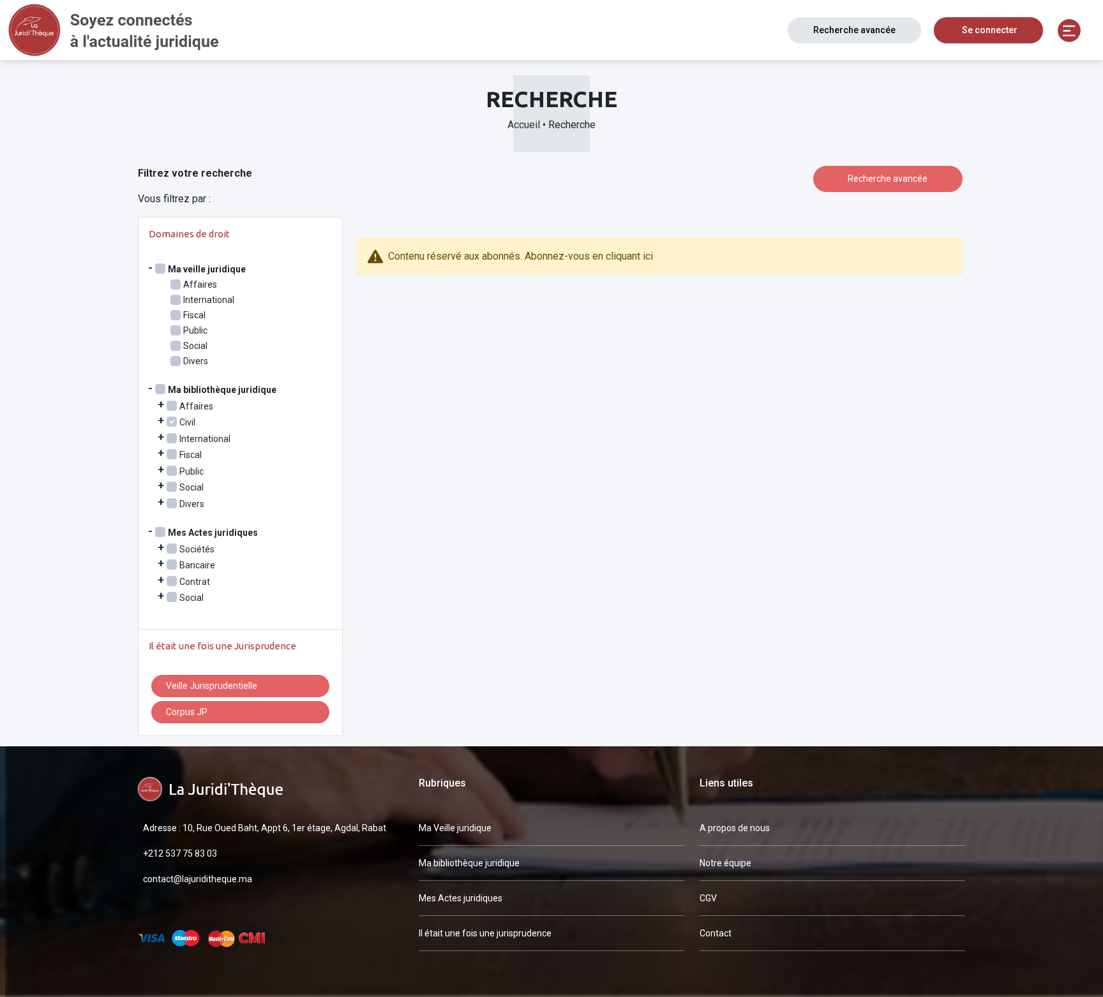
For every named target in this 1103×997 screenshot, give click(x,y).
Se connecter (989, 30)
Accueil (523, 125)
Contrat (194, 582)
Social (195, 346)
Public (195, 330)
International (208, 300)
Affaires (200, 284)
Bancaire (197, 565)
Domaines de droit (189, 233)
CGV (708, 898)
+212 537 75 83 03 (180, 853)
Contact (716, 933)
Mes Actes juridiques (460, 898)
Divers (195, 361)
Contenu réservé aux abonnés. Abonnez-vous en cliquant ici (520, 256)
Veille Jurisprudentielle (211, 686)
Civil (187, 422)
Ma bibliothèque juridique (469, 863)
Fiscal (194, 315)
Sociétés (196, 549)
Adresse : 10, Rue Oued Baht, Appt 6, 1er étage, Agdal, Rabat (264, 828)
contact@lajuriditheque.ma (197, 879)
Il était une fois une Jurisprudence (222, 645)
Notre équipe (725, 863)
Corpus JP (186, 712)
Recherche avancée (854, 30)
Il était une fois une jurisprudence (485, 933)
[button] (1069, 30)
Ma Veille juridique (455, 828)
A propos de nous (735, 828)
